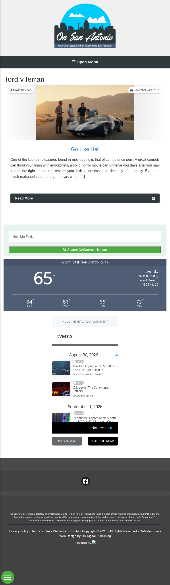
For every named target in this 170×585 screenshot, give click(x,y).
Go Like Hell (85, 149)
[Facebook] (85, 481)
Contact (75, 531)
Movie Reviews (22, 90)
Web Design (67, 536)
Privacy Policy (19, 531)
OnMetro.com (149, 531)
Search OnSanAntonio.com (86, 250)
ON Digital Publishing (96, 536)
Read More (24, 198)
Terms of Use (40, 531)
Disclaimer (60, 531)
